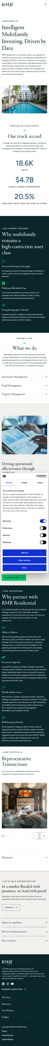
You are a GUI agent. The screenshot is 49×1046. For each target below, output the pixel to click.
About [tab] (40, 483)
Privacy (4, 1031)
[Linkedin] (3, 983)
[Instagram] (7, 983)
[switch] (43, 528)
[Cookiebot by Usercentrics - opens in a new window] (36, 476)
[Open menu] (45, 4)
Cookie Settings (7, 1039)
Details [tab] (24, 483)
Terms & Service (7, 1035)
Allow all (24, 553)
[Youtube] (12, 983)
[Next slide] (43, 836)
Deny (24, 568)
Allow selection (24, 560)
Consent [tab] (8, 483)
